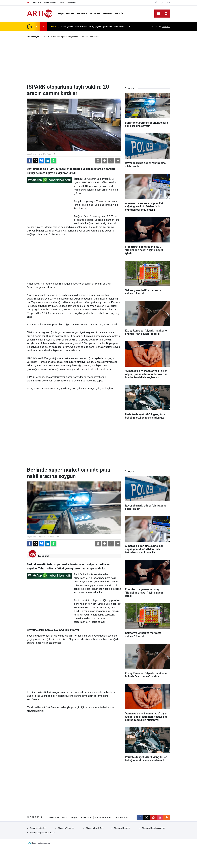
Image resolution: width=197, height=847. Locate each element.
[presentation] (36, 26)
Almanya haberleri (38, 828)
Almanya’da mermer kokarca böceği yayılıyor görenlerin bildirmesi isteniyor (95, 26)
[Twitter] (35, 160)
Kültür (119, 13)
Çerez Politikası (121, 817)
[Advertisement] (98, 61)
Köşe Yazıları (66, 13)
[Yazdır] (98, 160)
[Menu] (158, 13)
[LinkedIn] (47, 160)
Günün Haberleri (50, 3)
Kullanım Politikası (103, 817)
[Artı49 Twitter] (162, 2)
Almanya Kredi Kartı (95, 828)
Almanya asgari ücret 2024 (42, 832)
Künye (65, 817)
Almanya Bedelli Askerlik (153, 828)
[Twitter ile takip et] (146, 817)
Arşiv (62, 3)
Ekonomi (95, 13)
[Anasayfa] (28, 3)
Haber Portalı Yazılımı (40, 843)
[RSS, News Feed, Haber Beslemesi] (166, 817)
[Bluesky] (41, 160)
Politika (82, 13)
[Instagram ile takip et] (160, 817)
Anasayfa (34, 37)
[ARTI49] (39, 13)
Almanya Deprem (122, 828)
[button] (104, 160)
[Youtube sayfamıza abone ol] (153, 817)
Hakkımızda (54, 817)
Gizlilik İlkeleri (86, 817)
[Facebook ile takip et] (140, 817)
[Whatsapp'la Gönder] (53, 160)
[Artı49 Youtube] (168, 2)
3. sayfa (45, 37)
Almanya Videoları (66, 828)
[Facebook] (29, 160)
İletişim (74, 817)
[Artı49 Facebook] (155, 2)
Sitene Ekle (71, 3)
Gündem (107, 13)
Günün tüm (161, 26)
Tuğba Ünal (43, 556)
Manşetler (37, 3)
